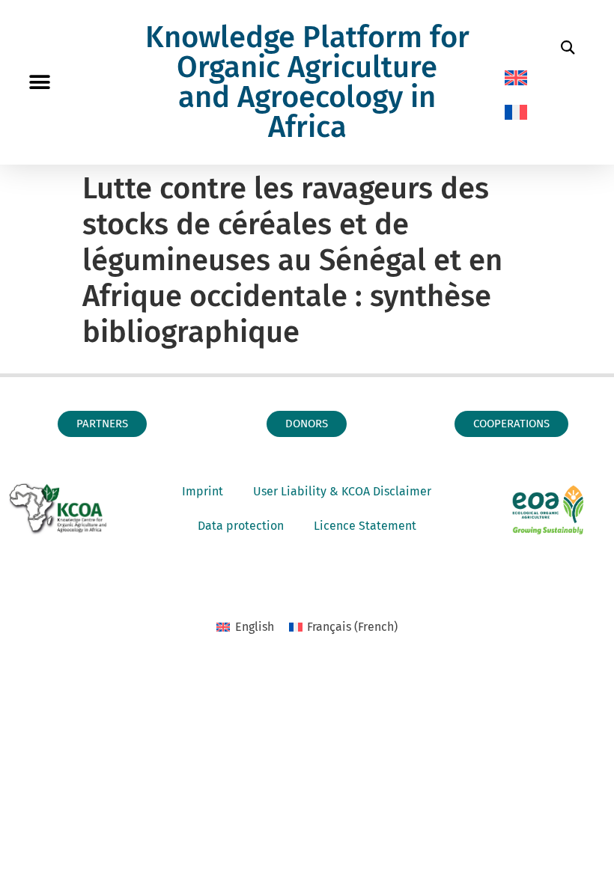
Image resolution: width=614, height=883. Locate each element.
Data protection (241, 526)
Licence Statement (365, 526)
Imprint (202, 491)
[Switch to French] (516, 112)
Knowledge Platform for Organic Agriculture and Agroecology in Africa (307, 82)
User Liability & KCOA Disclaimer (342, 491)
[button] (39, 83)
